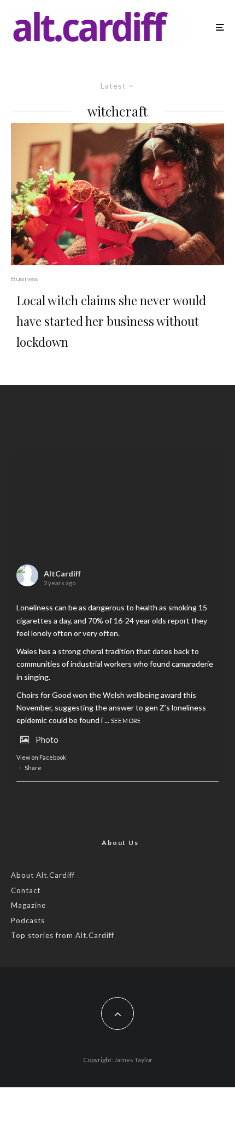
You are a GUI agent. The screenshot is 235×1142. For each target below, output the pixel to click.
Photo (47, 739)
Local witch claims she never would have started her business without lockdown (111, 321)
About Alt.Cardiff (43, 875)
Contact (25, 890)
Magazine (28, 905)
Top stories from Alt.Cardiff (62, 935)
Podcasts (28, 920)
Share (33, 767)
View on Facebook (41, 757)
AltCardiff (62, 573)
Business (24, 279)
